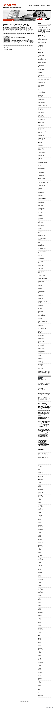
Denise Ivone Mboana (41, 111)
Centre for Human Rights (42, 453)
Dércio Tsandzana (41, 112)
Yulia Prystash (40, 362)
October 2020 (40, 562)
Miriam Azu (40, 246)
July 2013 (39, 665)
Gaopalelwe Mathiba (41, 143)
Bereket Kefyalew (41, 75)
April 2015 (39, 641)
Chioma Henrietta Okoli (41, 92)
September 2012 (40, 679)
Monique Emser (40, 249)
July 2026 (39, 465)
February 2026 (40, 472)
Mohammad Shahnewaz (42, 248)
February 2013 (40, 672)
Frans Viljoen (40, 142)
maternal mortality (40, 435)
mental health (45, 435)
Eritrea (42, 421)
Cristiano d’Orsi (40, 101)
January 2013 (40, 673)
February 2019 (40, 589)
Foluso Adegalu (40, 136)
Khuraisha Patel (40, 199)
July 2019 (39, 582)
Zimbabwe (42, 449)
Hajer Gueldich (40, 153)
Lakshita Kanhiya (41, 209)
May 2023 (39, 519)
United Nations (20, 34)
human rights (42, 426)
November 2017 (40, 603)
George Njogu (40, 145)
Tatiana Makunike (41, 334)
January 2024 (40, 508)
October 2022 (40, 528)
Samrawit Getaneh (41, 309)
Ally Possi (39, 49)
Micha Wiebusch (40, 239)
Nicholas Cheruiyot (41, 264)
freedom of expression (43, 423)
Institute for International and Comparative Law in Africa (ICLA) (43, 457)
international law (42, 433)
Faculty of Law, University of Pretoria (44, 454)
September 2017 (40, 606)
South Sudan (47, 441)
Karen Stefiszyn (40, 188)
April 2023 (39, 520)
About (30, 5)
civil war (48, 413)
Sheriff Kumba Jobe (41, 322)
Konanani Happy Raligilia (42, 204)
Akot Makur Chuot (41, 46)
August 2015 (40, 635)
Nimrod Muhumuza (41, 265)
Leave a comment (25, 34)
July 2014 (39, 652)
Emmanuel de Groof (41, 125)
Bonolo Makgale (40, 81)
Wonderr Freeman (41, 359)
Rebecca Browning (41, 299)
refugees (39, 437)
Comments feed (40, 695)
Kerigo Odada (40, 195)
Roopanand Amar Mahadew (42, 304)
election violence (24, 31)
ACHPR (4, 30)
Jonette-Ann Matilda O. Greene (43, 176)
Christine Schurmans (41, 96)
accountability (40, 405)
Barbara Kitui (40, 72)
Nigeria (39, 436)
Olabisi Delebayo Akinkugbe (42, 272)
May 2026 (39, 468)
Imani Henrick (40, 163)
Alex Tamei (40, 48)
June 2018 (40, 596)
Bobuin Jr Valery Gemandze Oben (43, 79)
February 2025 (40, 489)
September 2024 (40, 496)
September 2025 (40, 479)
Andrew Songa (40, 53)
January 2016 (40, 628)
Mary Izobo (40, 231)
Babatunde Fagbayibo (41, 66)
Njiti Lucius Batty (41, 262)
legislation (41, 434)
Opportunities (36, 5)
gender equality (44, 425)
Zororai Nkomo (40, 368)
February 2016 (40, 626)
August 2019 (40, 581)
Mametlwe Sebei (40, 224)
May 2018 (39, 598)
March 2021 (40, 555)
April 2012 (39, 686)
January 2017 (40, 613)
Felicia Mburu (40, 132)
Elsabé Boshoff (40, 121)
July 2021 (39, 549)
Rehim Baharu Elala (41, 296)
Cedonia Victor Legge (41, 86)
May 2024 (39, 502)
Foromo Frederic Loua (41, 138)
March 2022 (40, 538)
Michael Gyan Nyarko (41, 244)
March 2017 (40, 611)
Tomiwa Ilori (40, 347)
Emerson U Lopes (41, 122)
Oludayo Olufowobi (41, 276)
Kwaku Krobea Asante (41, 206)
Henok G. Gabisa (41, 155)
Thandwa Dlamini (41, 341)
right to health (46, 437)
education (47, 420)
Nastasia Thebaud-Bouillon (42, 256)
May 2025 (39, 485)
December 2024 (40, 492)
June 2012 (40, 684)
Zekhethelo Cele (40, 364)
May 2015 (39, 639)
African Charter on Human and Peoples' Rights (44, 407)
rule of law (41, 439)
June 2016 (40, 621)
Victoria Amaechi (41, 354)
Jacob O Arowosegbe (41, 168)
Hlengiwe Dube (40, 159)
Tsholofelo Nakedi (41, 348)
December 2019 (40, 575)
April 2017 (39, 609)
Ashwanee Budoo (41, 56)
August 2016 (40, 618)
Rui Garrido (40, 308)
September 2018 (40, 592)
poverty (46, 436)
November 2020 (40, 561)
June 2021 (40, 550)
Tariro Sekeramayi (41, 332)
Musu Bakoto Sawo (41, 254)
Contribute (43, 5)
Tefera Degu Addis (41, 335)
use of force (48, 446)
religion (42, 437)
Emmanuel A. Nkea (41, 123)
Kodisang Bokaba (41, 202)
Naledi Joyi (40, 255)
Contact (48, 5)
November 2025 (40, 476)
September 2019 (40, 579)
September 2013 (40, 662)
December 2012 (40, 675)
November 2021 (40, 543)
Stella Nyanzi (40, 331)
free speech (28, 31)
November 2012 (40, 676)
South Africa (41, 441)
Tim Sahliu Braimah (41, 345)
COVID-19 (46, 417)
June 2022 (40, 533)
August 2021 (40, 548)
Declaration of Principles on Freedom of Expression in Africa (14, 31)
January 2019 (40, 591)
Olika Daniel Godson (41, 275)
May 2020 (39, 569)
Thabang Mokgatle (41, 339)
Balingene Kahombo (41, 69)
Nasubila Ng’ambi (41, 258)
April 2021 (39, 553)
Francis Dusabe (40, 139)
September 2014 (40, 649)
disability (47, 418)
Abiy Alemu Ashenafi (41, 38)
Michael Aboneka (41, 241)
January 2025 (40, 490)
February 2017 (40, 612)
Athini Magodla (40, 58)
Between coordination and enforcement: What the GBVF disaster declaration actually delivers (44, 394)
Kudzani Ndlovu (40, 205)
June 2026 (40, 466)
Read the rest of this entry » (7, 49)
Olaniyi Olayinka (40, 274)
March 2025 (40, 488)
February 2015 (40, 643)
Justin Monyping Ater (41, 185)
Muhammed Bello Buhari (42, 251)
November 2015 (40, 631)
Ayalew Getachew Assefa (42, 59)
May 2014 (39, 655)
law (38, 434)
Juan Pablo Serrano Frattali (42, 183)
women (44, 448)
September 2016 (40, 616)
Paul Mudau (40, 285)
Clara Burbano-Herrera (41, 99)
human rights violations (43, 428)
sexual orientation (46, 439)
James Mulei (40, 169)
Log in (39, 692)
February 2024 (40, 506)
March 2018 (40, 601)
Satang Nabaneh (40, 318)
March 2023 (40, 522)
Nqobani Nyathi (40, 268)
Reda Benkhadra (40, 295)
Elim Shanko (40, 118)
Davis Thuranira (40, 109)
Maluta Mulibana (40, 222)
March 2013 (40, 671)
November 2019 (40, 576)
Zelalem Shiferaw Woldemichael (43, 365)
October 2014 (40, 648)
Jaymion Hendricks (41, 172)
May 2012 (39, 685)
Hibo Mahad (40, 158)
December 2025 (40, 475)
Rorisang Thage (40, 305)
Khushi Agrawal (40, 201)
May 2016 (39, 622)
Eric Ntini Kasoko (41, 128)
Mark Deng (40, 228)
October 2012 (40, 678)
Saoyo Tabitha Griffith (41, 315)
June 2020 (40, 568)
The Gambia (39, 444)
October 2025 (40, 478)
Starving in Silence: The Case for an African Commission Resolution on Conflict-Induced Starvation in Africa (43, 391)
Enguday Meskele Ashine (42, 126)
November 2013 (40, 659)
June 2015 (40, 638)
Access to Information (30, 29)
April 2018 (39, 599)
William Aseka (40, 358)
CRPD (39, 418)
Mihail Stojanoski (41, 245)
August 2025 (40, 480)
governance (48, 425)
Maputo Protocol (45, 434)
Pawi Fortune (40, 288)
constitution (44, 415)
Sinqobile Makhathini (41, 324)
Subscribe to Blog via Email (44, 371)
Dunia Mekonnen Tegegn (22, 29)
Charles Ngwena (40, 89)
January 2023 (40, 525)
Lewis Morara (40, 214)
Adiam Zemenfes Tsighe (42, 42)
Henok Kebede (40, 156)
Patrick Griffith (40, 284)
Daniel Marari (40, 106)
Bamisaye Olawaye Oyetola (42, 70)
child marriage (42, 413)
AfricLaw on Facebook (43, 460)
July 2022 (39, 532)
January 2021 (40, 558)
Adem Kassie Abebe (41, 40)
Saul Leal (39, 319)
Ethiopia (46, 421)
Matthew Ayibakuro (41, 234)
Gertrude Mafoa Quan (41, 149)
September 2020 (40, 563)
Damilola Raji (40, 103)
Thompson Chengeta (41, 344)
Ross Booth (40, 306)
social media (45, 440)
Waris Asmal (40, 355)
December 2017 (40, 602)
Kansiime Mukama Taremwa (42, 186)
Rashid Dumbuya (41, 292)
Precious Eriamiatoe (41, 291)
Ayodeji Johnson (40, 60)
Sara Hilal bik (40, 316)
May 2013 (39, 668)
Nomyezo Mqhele (41, 266)
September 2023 (40, 513)
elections (39, 421)
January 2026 (40, 473)
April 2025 (39, 486)
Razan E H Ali (40, 294)
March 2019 (40, 588)
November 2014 (40, 646)
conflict (39, 414)
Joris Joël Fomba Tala (41, 178)
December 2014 (40, 645)
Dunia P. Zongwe (40, 115)
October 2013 (40, 661)
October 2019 (40, 578)
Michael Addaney (41, 242)
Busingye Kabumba (41, 85)
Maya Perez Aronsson (41, 235)
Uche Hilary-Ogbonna (41, 349)
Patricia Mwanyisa (41, 282)
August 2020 (40, 565)
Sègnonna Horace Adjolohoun (42, 321)
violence (40, 448)
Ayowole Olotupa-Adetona (42, 62)
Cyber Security (30, 30)
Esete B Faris (40, 129)
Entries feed (40, 693)
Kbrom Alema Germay (41, 189)
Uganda (47, 444)
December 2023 (40, 509)
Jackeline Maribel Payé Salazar (43, 166)
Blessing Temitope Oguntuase (43, 78)
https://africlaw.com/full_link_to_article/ (44, 31)
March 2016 (40, 625)
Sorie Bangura (40, 329)
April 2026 (39, 469)
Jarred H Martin (40, 171)
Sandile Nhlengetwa (41, 312)
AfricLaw (9, 4)
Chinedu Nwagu (40, 91)
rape (48, 436)
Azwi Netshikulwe (41, 65)
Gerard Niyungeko (41, 148)
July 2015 (39, 636)
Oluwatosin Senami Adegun (42, 278)
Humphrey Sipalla (41, 161)
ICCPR (39, 429)
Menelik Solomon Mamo (42, 238)
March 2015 (40, 642)
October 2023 (40, 512)
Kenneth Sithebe (40, 193)
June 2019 (40, 583)
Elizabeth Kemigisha (41, 119)
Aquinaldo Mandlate (41, 55)
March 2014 (40, 658)
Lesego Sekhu (40, 211)
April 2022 (39, 536)
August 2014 (40, 651)
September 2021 (40, 546)
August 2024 (40, 498)
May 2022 (39, 535)
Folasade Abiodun (41, 135)
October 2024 (40, 495)
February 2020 (40, 572)
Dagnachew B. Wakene (41, 102)
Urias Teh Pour (40, 352)
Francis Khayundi (41, 141)
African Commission (8, 30)
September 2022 (40, 529)
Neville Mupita (40, 261)
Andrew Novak (40, 52)
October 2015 (40, 632)
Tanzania (48, 443)
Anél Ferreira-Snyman (41, 50)
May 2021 (39, 552)
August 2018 (40, 593)
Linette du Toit (40, 216)
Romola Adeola (40, 298)
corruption (42, 417)
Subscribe (40, 377)
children (45, 413)
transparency (43, 444)
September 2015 (40, 633)
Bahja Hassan (40, 68)
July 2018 (39, 595)
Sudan (39, 443)
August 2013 (40, 663)
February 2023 (40, 523)
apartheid (48, 412)
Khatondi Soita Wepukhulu (42, 198)
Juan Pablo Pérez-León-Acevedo (43, 182)
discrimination (41, 420)
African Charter (40, 406)
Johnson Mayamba (41, 175)
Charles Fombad (40, 88)
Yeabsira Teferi (40, 361)
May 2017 (39, 608)
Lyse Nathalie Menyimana (42, 219)
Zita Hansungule (40, 367)
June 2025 (40, 483)
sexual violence (40, 440)
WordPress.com (40, 696)
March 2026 (40, 470)
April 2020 (39, 571)
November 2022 (40, 526)
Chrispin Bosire (40, 95)
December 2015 (40, 629)
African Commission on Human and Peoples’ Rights (17, 30)
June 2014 (40, 653)
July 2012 (39, 682)
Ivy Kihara (39, 165)
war (42, 448)
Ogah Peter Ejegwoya (41, 271)
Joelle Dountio (40, 173)
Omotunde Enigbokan (41, 279)
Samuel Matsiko (40, 311)
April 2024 (39, 503)
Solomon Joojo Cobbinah (42, 328)
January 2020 (40, 573)
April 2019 (39, 586)
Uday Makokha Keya (41, 351)
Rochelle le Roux (41, 302)
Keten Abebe (40, 196)
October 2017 (40, 605)
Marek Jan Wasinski (41, 225)
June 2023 (40, 518)
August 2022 (40, 530)
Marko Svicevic (40, 229)
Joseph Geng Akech (41, 179)
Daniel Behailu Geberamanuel (42, 105)
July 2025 (39, 482)
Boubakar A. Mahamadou (42, 82)
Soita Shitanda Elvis (41, 326)
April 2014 (39, 656)
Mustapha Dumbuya (41, 252)
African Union (26, 30)
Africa (48, 405)
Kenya (48, 433)
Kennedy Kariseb (41, 192)
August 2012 (40, 681)
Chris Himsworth (40, 93)
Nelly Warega (40, 259)
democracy (43, 418)
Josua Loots (40, 181)
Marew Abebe (40, 226)
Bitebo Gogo (40, 76)
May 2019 (39, 585)
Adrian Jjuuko (40, 43)
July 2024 (39, 499)
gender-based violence (43, 424)
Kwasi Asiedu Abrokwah (42, 208)
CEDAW (39, 413)
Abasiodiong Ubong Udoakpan (43, 36)
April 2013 (39, 669)
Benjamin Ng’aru (40, 73)
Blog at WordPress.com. (24, 701)
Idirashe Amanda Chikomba (42, 162)
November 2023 (40, 510)
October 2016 (40, 615)
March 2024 (40, 505)
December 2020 (40, 559)
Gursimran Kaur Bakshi (41, 152)
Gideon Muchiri (40, 151)
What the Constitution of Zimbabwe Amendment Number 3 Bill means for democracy (43, 387)
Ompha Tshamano (41, 281)
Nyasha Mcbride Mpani (41, 269)
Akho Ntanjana (40, 45)
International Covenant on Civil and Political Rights (43, 430)
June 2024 (40, 500)
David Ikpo (40, 108)
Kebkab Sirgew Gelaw (41, 191)
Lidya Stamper (40, 218)
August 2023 (40, 515)
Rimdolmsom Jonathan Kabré (42, 301)
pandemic (43, 436)
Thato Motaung (40, 342)
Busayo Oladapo (40, 83)
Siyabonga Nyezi (41, 325)
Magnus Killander (41, 221)
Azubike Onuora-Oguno (41, 63)
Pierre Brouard (40, 289)
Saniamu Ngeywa (41, 314)
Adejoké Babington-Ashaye (42, 39)
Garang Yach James (41, 146)
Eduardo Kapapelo (41, 116)
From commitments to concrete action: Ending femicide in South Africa (44, 384)
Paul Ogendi (40, 286)
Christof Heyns (40, 98)
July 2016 (39, 619)
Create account (40, 690)
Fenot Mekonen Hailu (41, 133)
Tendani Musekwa (41, 338)
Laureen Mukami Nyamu (42, 212)
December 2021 (40, 542)
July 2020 (39, 566)
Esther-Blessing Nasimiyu (42, 131)
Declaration (4, 31)
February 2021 (40, 556)
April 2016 (39, 623)
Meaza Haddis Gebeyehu (42, 236)
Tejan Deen (40, 337)
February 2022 (40, 539)
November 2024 (40, 493)
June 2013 (40, 666)
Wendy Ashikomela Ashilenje (42, 357)
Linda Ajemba (40, 215)
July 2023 (39, 516)
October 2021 (40, 545)
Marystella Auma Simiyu (42, 232)
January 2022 (40, 541)
